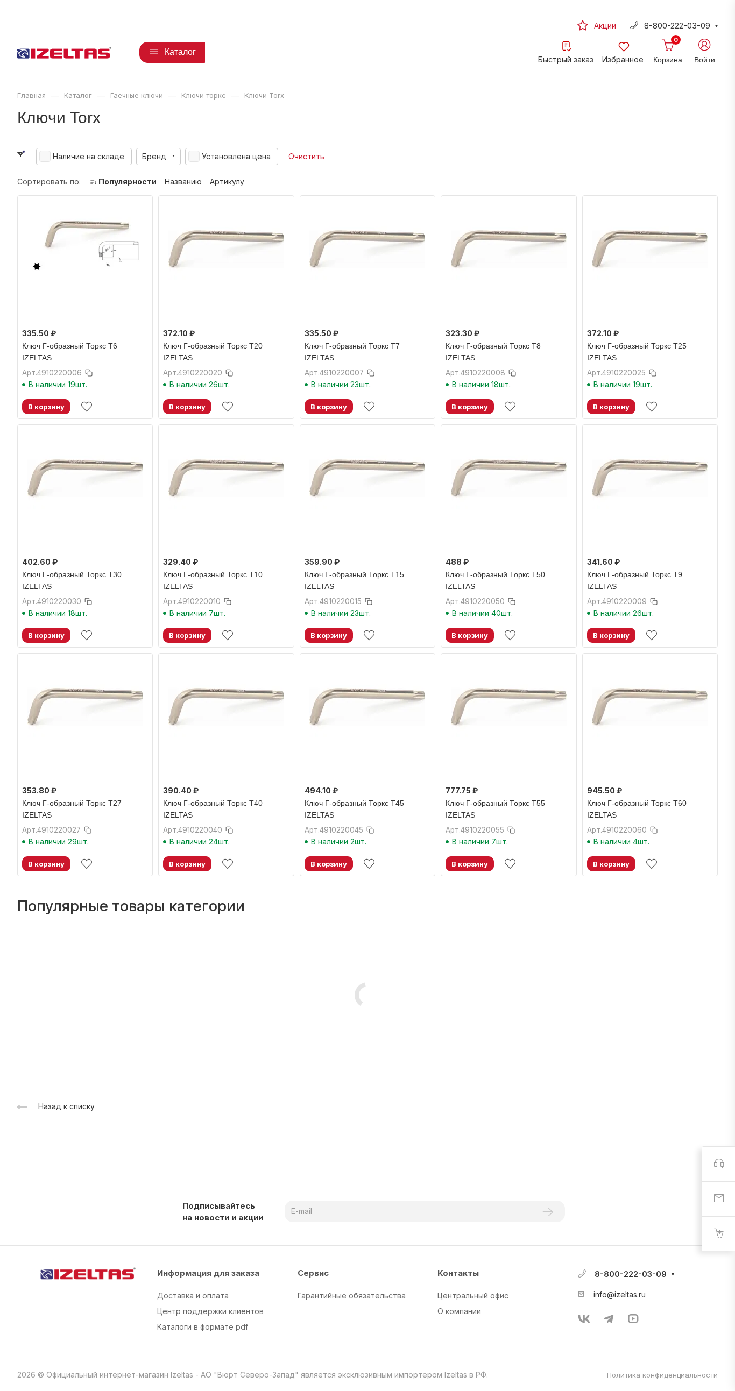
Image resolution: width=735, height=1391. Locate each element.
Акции (605, 25)
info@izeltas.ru (619, 1294)
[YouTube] (633, 1318)
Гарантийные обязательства (352, 1295)
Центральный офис (472, 1295)
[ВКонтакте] (584, 1318)
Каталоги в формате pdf (202, 1326)
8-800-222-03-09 (677, 25)
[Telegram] (608, 1318)
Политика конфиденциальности (662, 1375)
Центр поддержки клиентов (210, 1311)
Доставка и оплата (193, 1295)
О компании (459, 1311)
